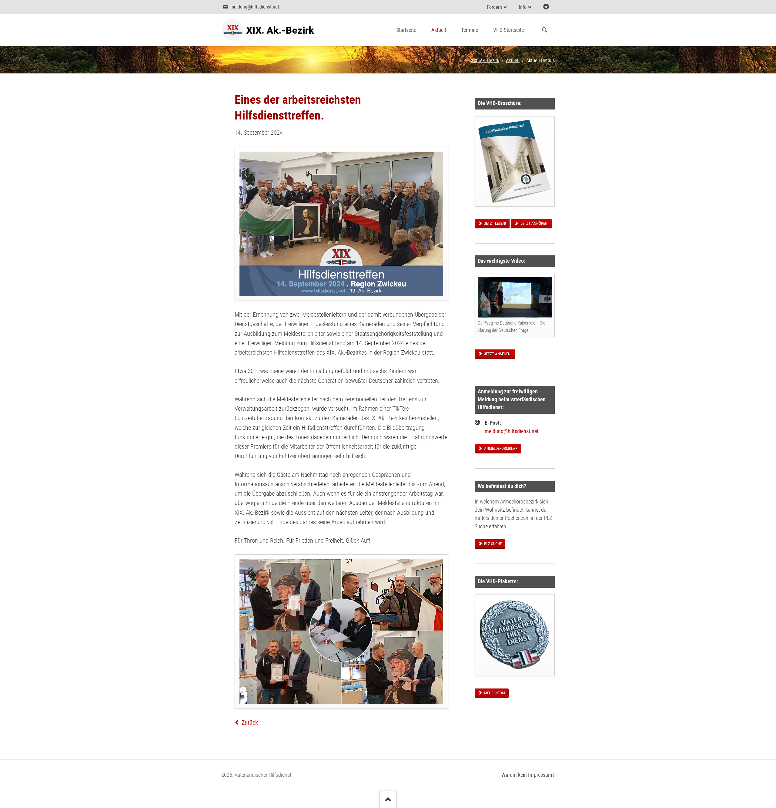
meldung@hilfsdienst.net (511, 431)
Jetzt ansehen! (497, 354)
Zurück (250, 722)
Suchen (544, 30)
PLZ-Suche (492, 543)
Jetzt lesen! (494, 223)
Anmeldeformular (500, 448)
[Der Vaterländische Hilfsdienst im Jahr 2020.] (515, 161)
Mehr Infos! (494, 693)
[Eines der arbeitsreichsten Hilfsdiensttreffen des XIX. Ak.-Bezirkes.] (341, 224)
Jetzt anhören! (534, 223)
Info (523, 7)
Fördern (494, 7)
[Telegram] (546, 7)
